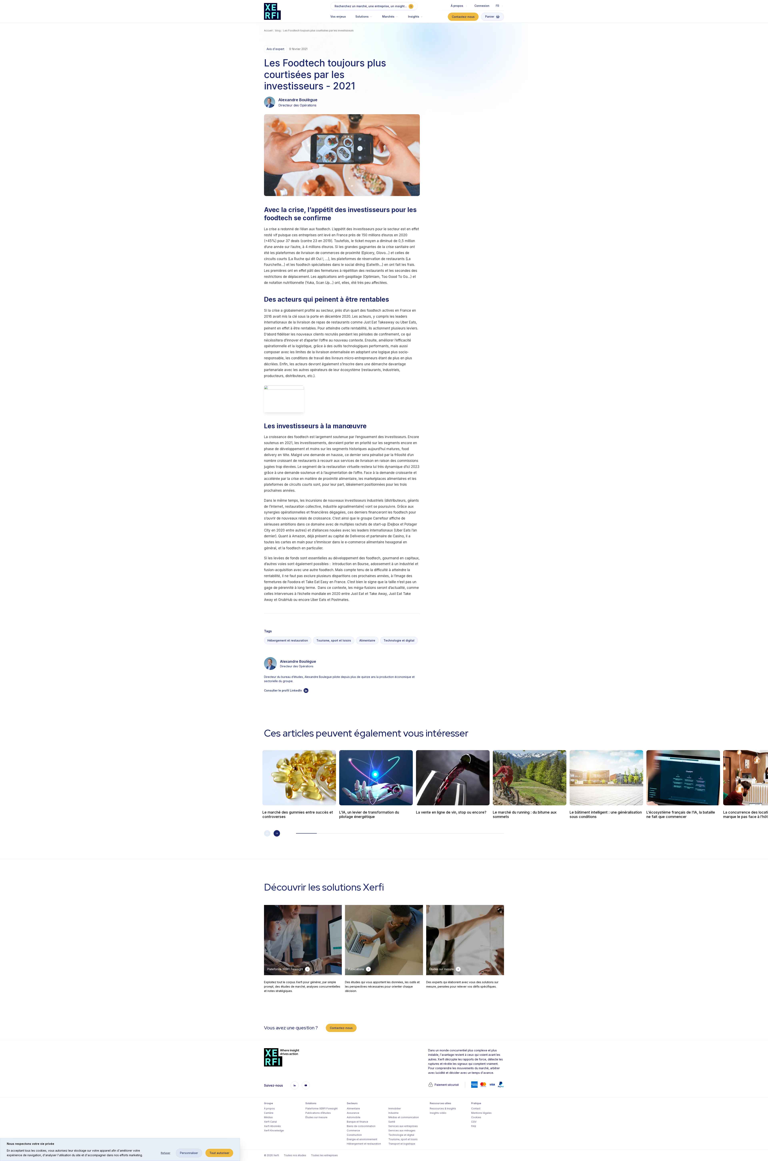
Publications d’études (318, 1112)
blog (278, 30)
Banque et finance (357, 1121)
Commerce (353, 1130)
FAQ (473, 1126)
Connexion (481, 5)
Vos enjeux (338, 16)
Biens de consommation (361, 1126)
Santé (391, 1121)
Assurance (353, 1112)
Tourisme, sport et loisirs (333, 640)
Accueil (268, 30)
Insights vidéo (438, 1112)
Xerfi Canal (270, 1121)
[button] (364, 18)
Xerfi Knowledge (274, 1130)
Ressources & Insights (443, 1108)
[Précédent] (267, 833)
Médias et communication (403, 1117)
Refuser (165, 1152)
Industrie (393, 1112)
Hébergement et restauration (287, 640)
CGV (473, 1121)
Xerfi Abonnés (272, 1126)
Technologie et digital (399, 640)
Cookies (476, 1117)
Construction (354, 1134)
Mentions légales (481, 1112)
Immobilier (394, 1108)
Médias (268, 1117)
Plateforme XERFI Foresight (321, 1108)
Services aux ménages (401, 1130)
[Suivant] (277, 833)
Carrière (268, 1112)
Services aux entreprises (403, 1126)
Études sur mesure (316, 1117)
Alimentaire (367, 640)
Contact (475, 1108)
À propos (269, 1108)
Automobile (353, 1117)
